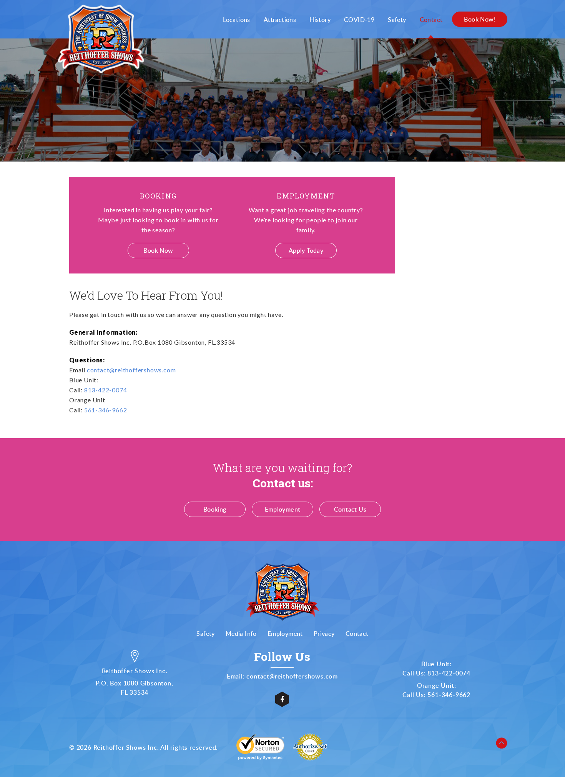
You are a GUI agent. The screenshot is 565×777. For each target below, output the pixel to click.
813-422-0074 (105, 390)
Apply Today (306, 250)
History (320, 19)
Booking (214, 509)
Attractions (280, 19)
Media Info (241, 633)
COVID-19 (359, 19)
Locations (236, 19)
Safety (397, 19)
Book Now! (479, 19)
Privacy (324, 633)
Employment (283, 509)
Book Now (158, 250)
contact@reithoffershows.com (131, 369)
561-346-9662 (105, 410)
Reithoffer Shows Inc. (126, 747)
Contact (431, 19)
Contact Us (350, 509)
